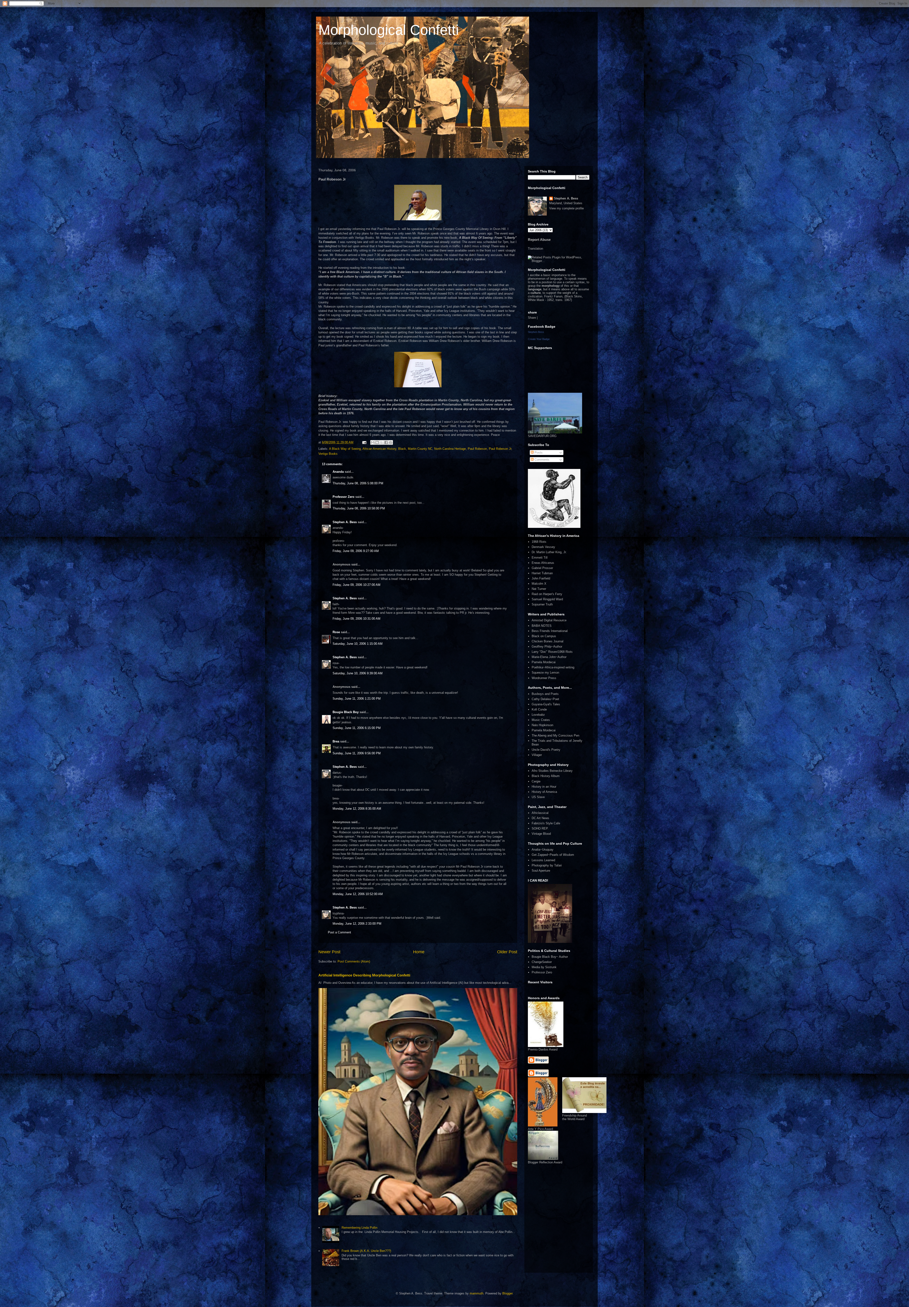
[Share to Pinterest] (390, 442)
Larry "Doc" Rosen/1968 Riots (552, 652)
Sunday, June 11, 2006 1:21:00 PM (357, 698)
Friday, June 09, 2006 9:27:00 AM (356, 551)
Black (402, 448)
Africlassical (540, 813)
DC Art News (540, 818)
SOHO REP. (540, 828)
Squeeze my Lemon (545, 672)
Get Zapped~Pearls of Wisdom (553, 855)
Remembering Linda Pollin (359, 1227)
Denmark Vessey (543, 547)
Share (532, 317)
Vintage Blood (541, 833)
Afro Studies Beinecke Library (552, 771)
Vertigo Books (328, 453)
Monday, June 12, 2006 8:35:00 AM (357, 808)
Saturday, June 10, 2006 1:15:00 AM (358, 643)
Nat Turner (539, 589)
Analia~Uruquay (542, 849)
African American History (379, 448)
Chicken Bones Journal (547, 641)
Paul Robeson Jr (500, 448)
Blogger (507, 1293)
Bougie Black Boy (346, 712)
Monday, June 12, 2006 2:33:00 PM (357, 923)
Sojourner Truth (542, 604)
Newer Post (329, 951)
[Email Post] (364, 442)
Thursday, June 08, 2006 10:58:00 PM (359, 508)
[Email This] (372, 442)
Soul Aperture (541, 870)
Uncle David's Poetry (546, 749)
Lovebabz (538, 714)
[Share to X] (381, 442)
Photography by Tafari (547, 865)
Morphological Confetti (388, 30)
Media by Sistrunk (544, 967)
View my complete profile (566, 208)
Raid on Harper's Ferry (547, 594)
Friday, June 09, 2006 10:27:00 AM (356, 585)
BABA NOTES (542, 625)
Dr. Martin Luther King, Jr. (549, 552)
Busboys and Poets (545, 694)
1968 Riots (539, 541)
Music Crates (541, 720)
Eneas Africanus (543, 563)
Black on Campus (544, 636)
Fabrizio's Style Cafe (546, 823)
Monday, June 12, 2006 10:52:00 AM (358, 894)
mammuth (476, 1293)
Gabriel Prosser (542, 568)
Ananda (338, 471)
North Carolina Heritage (450, 448)
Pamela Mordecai (544, 662)
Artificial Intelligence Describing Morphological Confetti (364, 975)
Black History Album (546, 776)
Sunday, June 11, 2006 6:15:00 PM (357, 728)
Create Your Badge (539, 339)
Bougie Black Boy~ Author (550, 956)
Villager (537, 755)
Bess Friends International (550, 631)
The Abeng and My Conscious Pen (555, 735)
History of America (544, 792)
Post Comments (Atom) (354, 961)
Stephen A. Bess (345, 522)
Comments (541, 459)
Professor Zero (343, 497)
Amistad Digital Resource (549, 620)
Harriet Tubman (542, 573)
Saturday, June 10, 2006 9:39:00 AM (358, 673)
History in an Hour (544, 786)
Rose (336, 632)
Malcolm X (539, 583)
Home (418, 951)
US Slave (538, 797)
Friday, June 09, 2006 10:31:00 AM (356, 618)
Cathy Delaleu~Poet (545, 699)
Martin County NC (420, 448)
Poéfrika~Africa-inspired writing (553, 667)
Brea (336, 741)
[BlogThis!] (377, 442)
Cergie (536, 781)
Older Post (507, 951)
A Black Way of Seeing (345, 448)
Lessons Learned (543, 860)
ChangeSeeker (542, 962)
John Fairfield (541, 578)
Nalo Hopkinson (542, 725)
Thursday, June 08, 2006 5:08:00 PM (358, 483)
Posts (538, 452)
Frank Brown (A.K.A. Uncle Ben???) (366, 1251)
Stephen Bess (536, 332)
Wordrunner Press (544, 678)
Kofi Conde (539, 709)
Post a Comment (339, 932)
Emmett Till (540, 557)
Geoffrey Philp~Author (547, 646)
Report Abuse (539, 240)
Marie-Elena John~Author (549, 657)
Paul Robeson (477, 448)
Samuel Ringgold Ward (547, 599)
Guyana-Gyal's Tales (546, 704)
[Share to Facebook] (386, 442)
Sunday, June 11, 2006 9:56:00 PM (357, 753)
